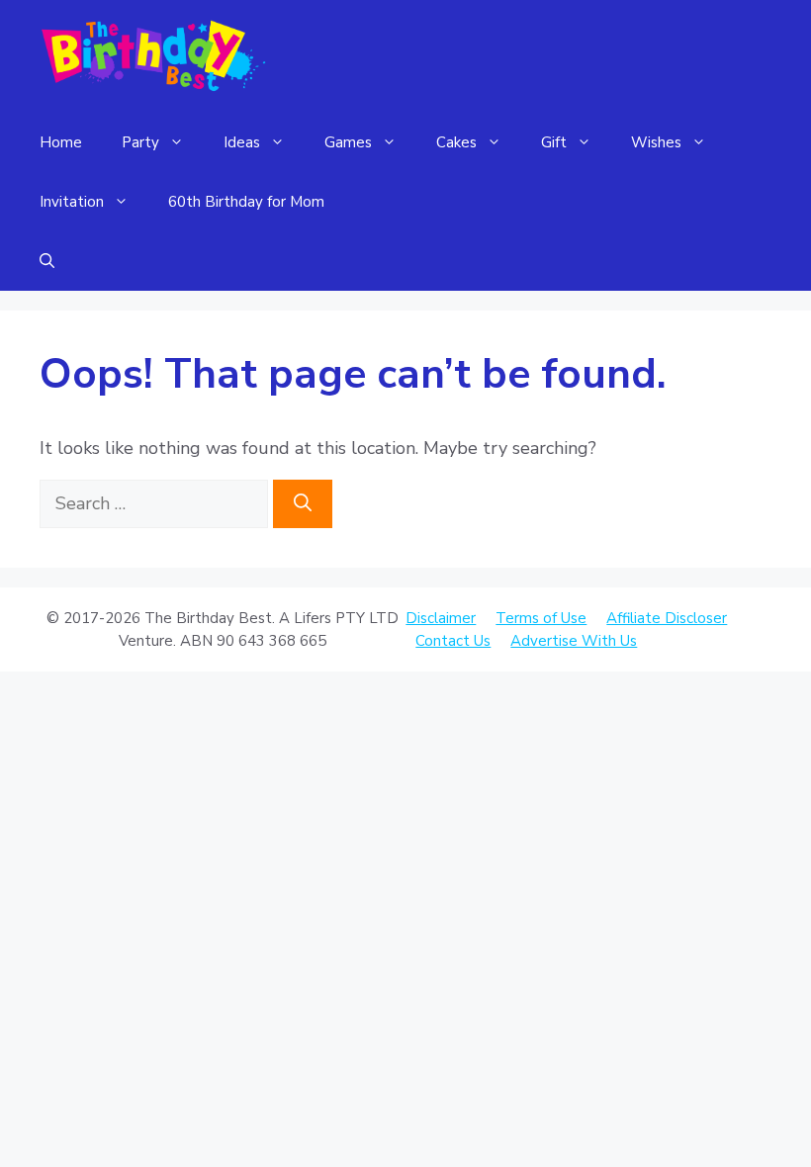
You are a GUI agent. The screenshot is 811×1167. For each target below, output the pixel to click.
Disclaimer (441, 618)
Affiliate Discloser (666, 618)
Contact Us (453, 641)
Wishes (656, 142)
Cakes (456, 142)
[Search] (302, 504)
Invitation (72, 202)
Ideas (242, 142)
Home (61, 142)
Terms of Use (541, 618)
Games (348, 142)
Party (140, 142)
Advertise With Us (573, 641)
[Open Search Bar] (47, 261)
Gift (554, 142)
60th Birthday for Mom (246, 202)
